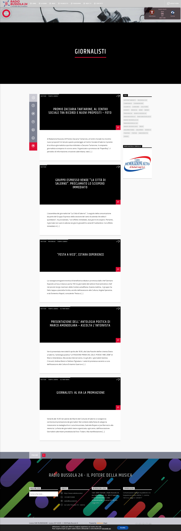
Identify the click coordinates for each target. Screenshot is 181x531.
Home (34, 3)
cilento (127, 107)
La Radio (44, 3)
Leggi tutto (96, 503)
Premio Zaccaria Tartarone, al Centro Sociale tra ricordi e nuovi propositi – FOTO (80, 111)
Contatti (99, 3)
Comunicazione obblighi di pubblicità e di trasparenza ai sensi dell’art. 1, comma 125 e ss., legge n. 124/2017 (136, 495)
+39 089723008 (69, 497)
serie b (148, 130)
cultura (144, 107)
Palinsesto (64, 3)
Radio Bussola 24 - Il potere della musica (90, 475)
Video (126, 136)
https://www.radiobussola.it (73, 493)
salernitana (129, 130)
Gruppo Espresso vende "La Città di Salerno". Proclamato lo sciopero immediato (80, 183)
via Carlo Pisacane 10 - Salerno (74, 505)
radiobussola (129, 117)
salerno (139, 130)
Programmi (77, 3)
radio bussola (140, 113)
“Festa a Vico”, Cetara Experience (80, 254)
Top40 (134, 133)
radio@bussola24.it (70, 501)
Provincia (51, 241)
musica (134, 110)
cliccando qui (106, 529)
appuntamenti (130, 100)
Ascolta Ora (174, 3)
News (53, 3)
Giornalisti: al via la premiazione (81, 392)
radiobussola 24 (131, 123)
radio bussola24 (131, 126)
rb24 (141, 126)
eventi (126, 110)
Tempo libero (53, 96)
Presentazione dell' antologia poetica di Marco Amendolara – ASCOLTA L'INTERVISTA (80, 323)
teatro (127, 133)
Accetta (122, 528)
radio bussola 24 (131, 120)
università (143, 133)
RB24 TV (88, 3)
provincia (128, 113)
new (141, 110)
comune (136, 107)
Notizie (43, 96)
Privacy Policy (83, 523)
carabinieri (138, 103)
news (147, 110)
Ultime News (64, 309)
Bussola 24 (142, 100)
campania (128, 103)
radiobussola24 (144, 117)
